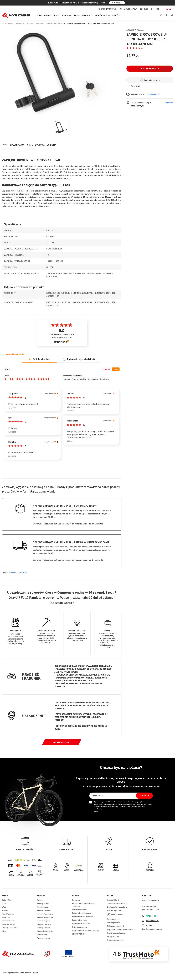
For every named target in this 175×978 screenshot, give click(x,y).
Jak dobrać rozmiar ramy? (117, 903)
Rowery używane (43, 938)
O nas (4, 903)
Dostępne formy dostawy (117, 907)
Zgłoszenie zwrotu (79, 920)
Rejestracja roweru (79, 927)
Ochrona (51, 144)
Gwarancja (76, 900)
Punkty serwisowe (79, 909)
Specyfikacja (17, 144)
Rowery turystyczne (45, 917)
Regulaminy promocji (115, 940)
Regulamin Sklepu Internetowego (120, 929)
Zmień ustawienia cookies (152, 929)
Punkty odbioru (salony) (116, 933)
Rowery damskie (43, 927)
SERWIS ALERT (78, 934)
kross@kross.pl (152, 920)
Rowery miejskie (43, 921)
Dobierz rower (42, 934)
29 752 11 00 (151, 916)
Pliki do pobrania (113, 922)
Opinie (30, 144)
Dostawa (39, 144)
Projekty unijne (8, 914)
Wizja (4, 907)
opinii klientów (61, 334)
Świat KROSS (7, 900)
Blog (145, 9)
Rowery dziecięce (44, 924)
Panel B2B (6, 917)
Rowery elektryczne (45, 914)
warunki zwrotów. (19, 572)
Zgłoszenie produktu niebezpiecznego (86, 930)
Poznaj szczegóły (61, 742)
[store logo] (16, 15)
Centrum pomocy (113, 919)
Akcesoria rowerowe (35, 23)
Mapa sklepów (130, 9)
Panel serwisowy (8, 924)
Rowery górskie (43, 903)
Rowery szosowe (43, 910)
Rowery (40, 900)
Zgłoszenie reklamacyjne (81, 913)
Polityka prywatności (115, 926)
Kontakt (149, 925)
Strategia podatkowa (10, 927)
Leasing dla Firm (8, 921)
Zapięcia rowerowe (52, 23)
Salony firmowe (108, 9)
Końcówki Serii (113, 900)
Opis (5, 144)
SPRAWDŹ (117, 2)
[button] (170, 9)
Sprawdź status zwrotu (81, 923)
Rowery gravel (42, 907)
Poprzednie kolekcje (45, 931)
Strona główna (7, 23)
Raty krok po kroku (114, 910)
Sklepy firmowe (113, 936)
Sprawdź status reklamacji (82, 916)
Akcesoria (20, 23)
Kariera (5, 910)
